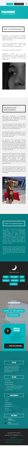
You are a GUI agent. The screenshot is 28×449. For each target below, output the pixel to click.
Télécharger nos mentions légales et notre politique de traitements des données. (14, 441)
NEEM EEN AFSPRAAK (14, 315)
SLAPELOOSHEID (14, 277)
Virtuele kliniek (9, 389)
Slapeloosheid (8, 404)
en (14, 1)
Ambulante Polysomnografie (13, 388)
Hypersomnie (8, 406)
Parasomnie (8, 402)
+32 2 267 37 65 (10, 3)
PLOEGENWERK (14, 284)
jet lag (22, 280)
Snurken (7, 398)
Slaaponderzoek (9, 382)
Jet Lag (7, 408)
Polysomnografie (9, 384)
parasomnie (6, 280)
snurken (6, 277)
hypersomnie (15, 280)
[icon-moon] (14, 268)
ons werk (6, 311)
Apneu (6, 400)
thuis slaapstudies (18, 311)
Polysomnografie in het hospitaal (14, 386)
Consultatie (8, 380)
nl (15, 1)
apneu (22, 277)
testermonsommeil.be (19, 3)
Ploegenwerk (8, 410)
